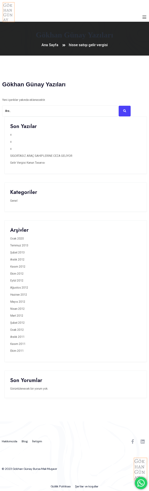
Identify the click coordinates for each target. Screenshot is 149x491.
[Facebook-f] (132, 441)
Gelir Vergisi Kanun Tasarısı (27, 162)
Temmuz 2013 (19, 245)
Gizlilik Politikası (61, 486)
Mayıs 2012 (17, 301)
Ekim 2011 (17, 350)
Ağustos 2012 (19, 287)
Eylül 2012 (16, 280)
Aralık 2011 (17, 337)
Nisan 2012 (17, 308)
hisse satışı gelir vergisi (88, 45)
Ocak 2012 (17, 329)
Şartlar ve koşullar (86, 486)
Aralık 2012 (17, 259)
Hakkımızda (9, 441)
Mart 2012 (16, 315)
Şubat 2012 (17, 322)
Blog (25, 441)
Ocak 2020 (17, 238)
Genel (13, 200)
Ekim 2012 (17, 273)
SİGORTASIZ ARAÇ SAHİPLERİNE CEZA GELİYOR (41, 156)
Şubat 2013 (17, 252)
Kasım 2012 (17, 266)
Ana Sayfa (50, 45)
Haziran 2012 (18, 294)
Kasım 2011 (17, 344)
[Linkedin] (142, 441)
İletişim (37, 441)
